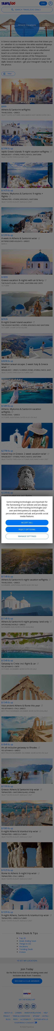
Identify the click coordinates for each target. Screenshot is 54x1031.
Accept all (27, 522)
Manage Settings (27, 536)
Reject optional (27, 529)
